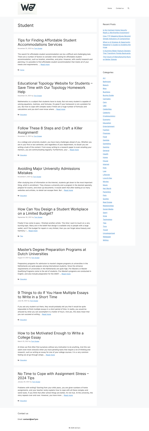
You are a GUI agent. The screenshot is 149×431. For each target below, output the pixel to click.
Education (23, 114)
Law (104, 171)
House (105, 161)
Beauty (106, 85)
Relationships (108, 206)
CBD (104, 106)
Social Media (108, 209)
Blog (104, 88)
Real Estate (107, 202)
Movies (106, 182)
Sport (105, 213)
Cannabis (107, 99)
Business (106, 92)
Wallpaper (107, 237)
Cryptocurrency (109, 116)
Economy (106, 120)
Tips (21, 236)
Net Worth (107, 188)
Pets (105, 195)
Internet (106, 164)
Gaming (106, 147)
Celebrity (106, 113)
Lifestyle (106, 175)
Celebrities (107, 109)
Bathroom (107, 82)
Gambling (107, 144)
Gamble (106, 140)
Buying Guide (108, 95)
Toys (105, 226)
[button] (128, 8)
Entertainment (108, 126)
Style (105, 216)
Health (105, 154)
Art (104, 78)
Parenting (107, 192)
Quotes (106, 199)
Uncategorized (109, 233)
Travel (105, 230)
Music (105, 185)
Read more (45, 64)
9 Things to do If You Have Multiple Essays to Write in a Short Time (53, 294)
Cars (105, 102)
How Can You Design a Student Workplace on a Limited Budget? (53, 211)
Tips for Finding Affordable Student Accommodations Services (47, 42)
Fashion (106, 130)
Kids (105, 168)
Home (110, 8)
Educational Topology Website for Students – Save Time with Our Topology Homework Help (55, 87)
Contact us (120, 8)
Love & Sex (107, 178)
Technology (107, 219)
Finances (106, 133)
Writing (105, 240)
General (106, 151)
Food (105, 137)
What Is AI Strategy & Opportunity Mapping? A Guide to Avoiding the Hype (117, 44)
